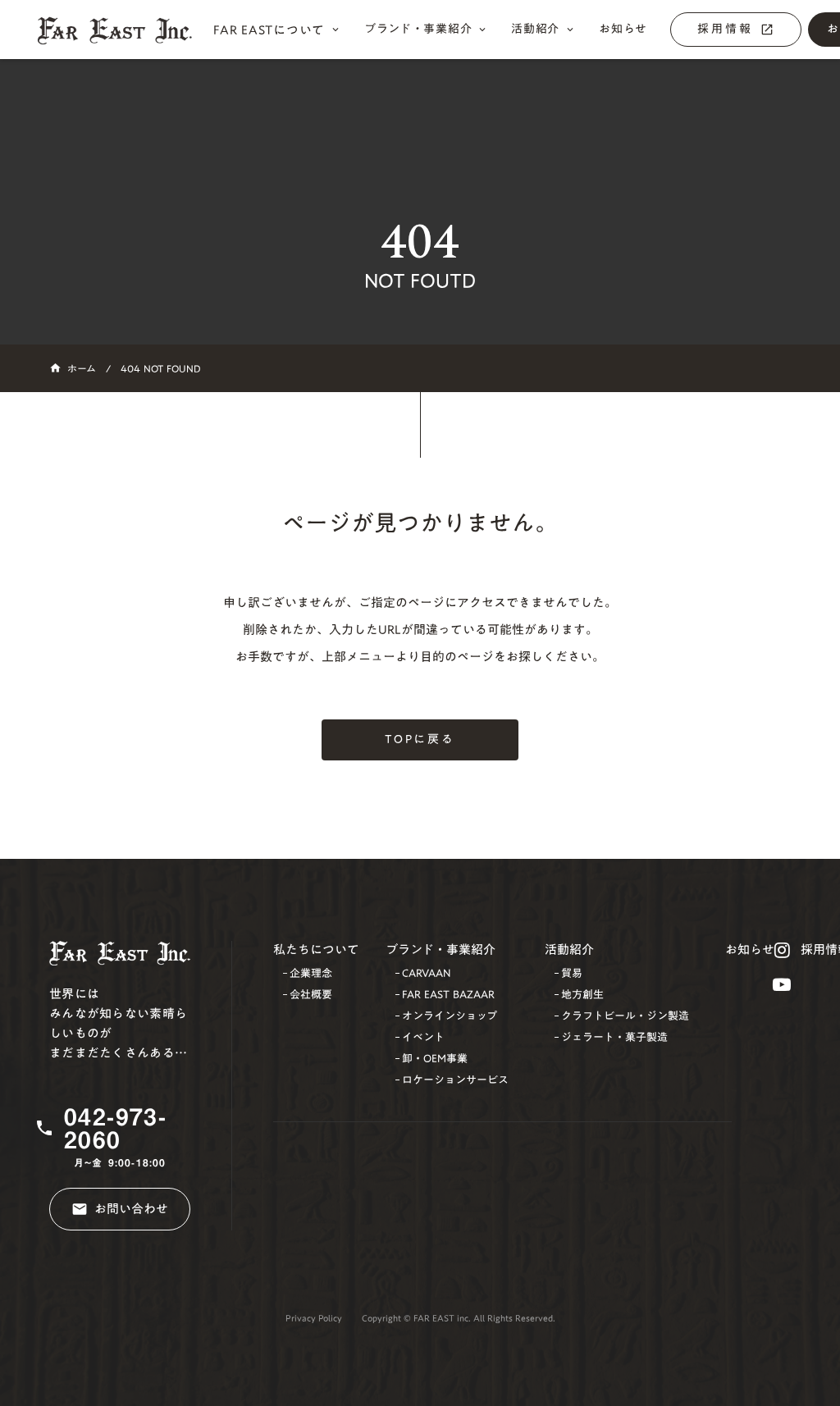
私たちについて (316, 949)
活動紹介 (569, 949)
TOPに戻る (420, 739)
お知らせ (749, 949)
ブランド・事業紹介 (440, 949)
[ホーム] (123, 30)
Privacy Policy (313, 1318)
